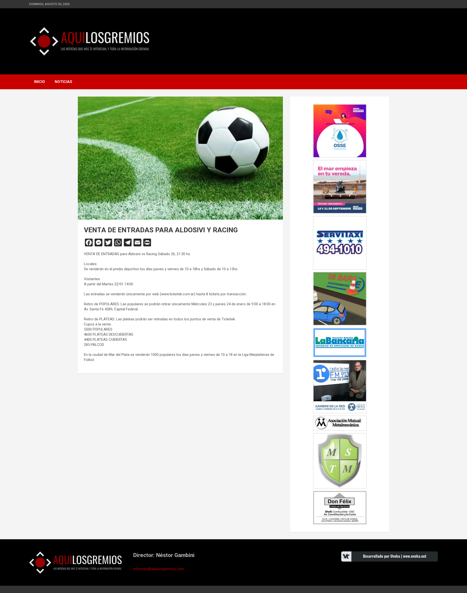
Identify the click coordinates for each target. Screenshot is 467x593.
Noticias (63, 82)
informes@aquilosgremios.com (158, 569)
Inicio (39, 82)
